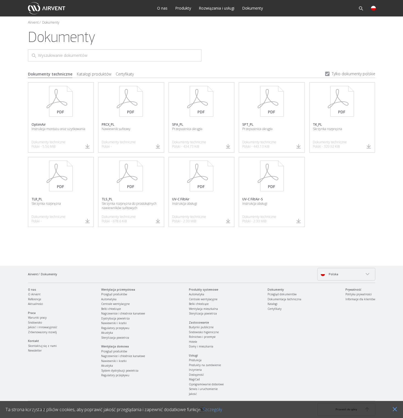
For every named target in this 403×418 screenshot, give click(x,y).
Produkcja (195, 360)
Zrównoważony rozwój (42, 332)
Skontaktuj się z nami (42, 346)
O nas (162, 8)
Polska (333, 274)
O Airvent (34, 294)
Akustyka (107, 333)
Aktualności (35, 304)
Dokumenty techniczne (50, 74)
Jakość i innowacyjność (42, 327)
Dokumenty (252, 8)
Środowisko (35, 322)
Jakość (193, 394)
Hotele (193, 342)
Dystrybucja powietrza (115, 318)
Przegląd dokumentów (282, 294)
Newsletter (35, 350)
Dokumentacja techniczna (284, 299)
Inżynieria (195, 370)
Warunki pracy (37, 317)
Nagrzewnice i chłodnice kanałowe (123, 313)
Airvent (33, 22)
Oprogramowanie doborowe (206, 384)
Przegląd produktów (114, 294)
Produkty (183, 8)
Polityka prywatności (358, 294)
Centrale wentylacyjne (115, 304)
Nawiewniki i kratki (114, 323)
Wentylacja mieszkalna (203, 309)
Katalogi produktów (94, 74)
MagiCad (194, 379)
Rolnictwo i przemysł (202, 337)
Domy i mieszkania (201, 346)
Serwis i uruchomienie (203, 389)
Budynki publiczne (201, 327)
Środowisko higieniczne (204, 332)
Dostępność (196, 375)
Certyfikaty (125, 74)
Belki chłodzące (111, 309)
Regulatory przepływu (115, 328)
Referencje (34, 299)
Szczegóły (212, 409)
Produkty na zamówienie (205, 365)
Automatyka (109, 299)
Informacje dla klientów (360, 299)
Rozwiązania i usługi (216, 8)
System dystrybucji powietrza (119, 370)
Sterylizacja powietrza (115, 338)
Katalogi (272, 304)
